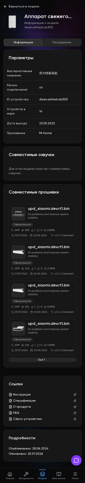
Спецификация (24, 400)
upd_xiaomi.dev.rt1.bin (49, 209)
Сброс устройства (27, 419)
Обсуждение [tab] (61, 42)
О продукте (22, 406)
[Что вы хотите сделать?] (76, 460)
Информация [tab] (23, 42)
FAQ (16, 412)
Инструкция (22, 394)
